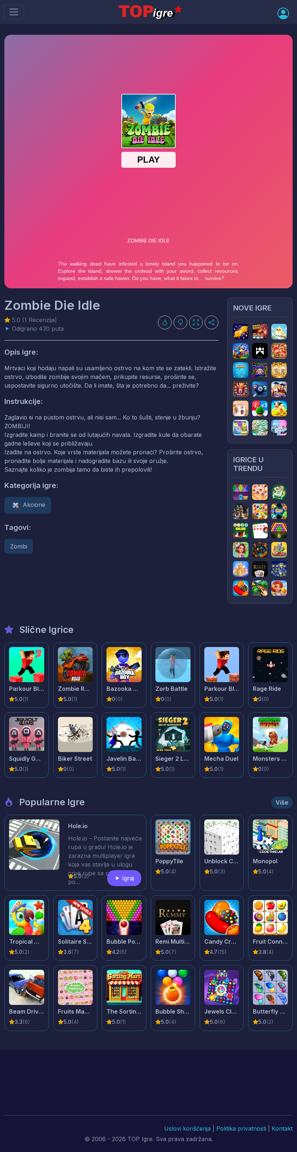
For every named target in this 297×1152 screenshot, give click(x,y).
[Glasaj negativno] (180, 322)
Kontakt (282, 1128)
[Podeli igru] (211, 322)
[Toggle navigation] (14, 12)
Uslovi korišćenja (187, 1128)
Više (282, 802)
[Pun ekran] (196, 322)
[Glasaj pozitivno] (165, 322)
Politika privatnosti (241, 1128)
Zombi (18, 546)
